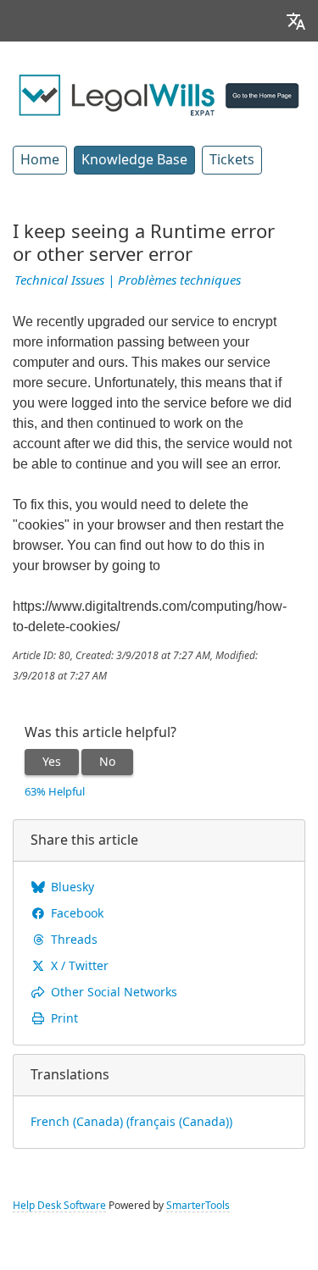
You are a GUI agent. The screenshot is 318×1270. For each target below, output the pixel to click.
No (107, 761)
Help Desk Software (59, 1206)
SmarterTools (198, 1206)
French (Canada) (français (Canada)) (131, 1122)
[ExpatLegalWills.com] (159, 94)
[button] (296, 21)
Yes (51, 761)
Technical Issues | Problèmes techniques (127, 280)
